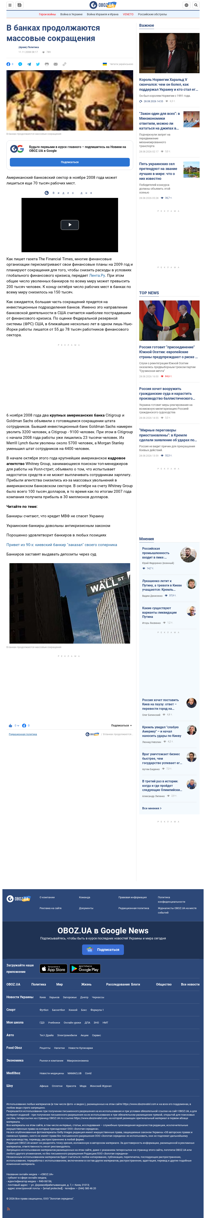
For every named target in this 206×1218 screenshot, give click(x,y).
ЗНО (96, 1022)
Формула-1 (97, 1009)
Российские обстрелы (152, 14)
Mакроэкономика (78, 1060)
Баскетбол (58, 1009)
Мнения (146, 538)
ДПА (87, 1022)
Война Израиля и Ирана (102, 14)
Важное (146, 25)
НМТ (105, 1022)
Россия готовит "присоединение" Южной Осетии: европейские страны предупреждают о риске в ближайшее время (168, 352)
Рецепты (45, 1047)
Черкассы (98, 997)
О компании (47, 897)
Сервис (96, 1035)
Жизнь (86, 984)
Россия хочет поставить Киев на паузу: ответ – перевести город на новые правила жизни (160, 704)
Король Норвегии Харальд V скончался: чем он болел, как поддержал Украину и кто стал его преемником (168, 84)
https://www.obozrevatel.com (139, 1104)
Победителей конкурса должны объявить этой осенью (154, 188)
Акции (85, 1035)
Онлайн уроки (72, 1022)
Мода (83, 1085)
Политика (38, 984)
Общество (164, 984)
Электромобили (67, 1035)
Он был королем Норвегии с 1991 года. (165, 95)
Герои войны (47, 14)
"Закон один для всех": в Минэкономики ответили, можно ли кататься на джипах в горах (159, 121)
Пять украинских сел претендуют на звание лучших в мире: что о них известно (158, 171)
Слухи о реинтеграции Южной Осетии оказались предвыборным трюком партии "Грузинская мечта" (167, 367)
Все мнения (150, 808)
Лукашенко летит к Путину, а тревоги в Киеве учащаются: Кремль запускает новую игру (162, 585)
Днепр (84, 997)
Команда (84, 897)
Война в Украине (71, 14)
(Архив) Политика (29, 47)
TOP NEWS (149, 292)
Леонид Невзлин (151, 742)
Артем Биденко (151, 769)
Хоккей (73, 1009)
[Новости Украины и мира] (92, 735)
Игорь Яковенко (151, 623)
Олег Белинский (151, 715)
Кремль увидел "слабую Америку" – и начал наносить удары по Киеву (161, 731)
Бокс (84, 1009)
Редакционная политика (23, 734)
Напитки (59, 1047)
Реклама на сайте (51, 908)
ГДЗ (42, 1022)
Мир (59, 984)
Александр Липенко (153, 796)
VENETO (128, 14)
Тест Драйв (47, 1035)
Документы (86, 908)
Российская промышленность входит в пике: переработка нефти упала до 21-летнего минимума (157, 553)
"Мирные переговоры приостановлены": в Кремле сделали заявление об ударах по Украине (166, 435)
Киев (43, 997)
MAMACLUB (74, 1073)
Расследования (118, 984)
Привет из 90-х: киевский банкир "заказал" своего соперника (61, 544)
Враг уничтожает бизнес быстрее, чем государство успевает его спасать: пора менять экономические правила (162, 758)
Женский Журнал (101, 1085)
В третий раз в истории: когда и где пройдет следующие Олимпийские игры (162, 785)
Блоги (135, 984)
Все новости (190, 984)
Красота (71, 1085)
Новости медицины (52, 1073)
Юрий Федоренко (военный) (158, 563)
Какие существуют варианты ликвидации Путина (159, 612)
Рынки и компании (51, 1060)
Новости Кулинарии (80, 1047)
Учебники (54, 1022)
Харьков (54, 997)
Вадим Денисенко (152, 596)
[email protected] (52, 1188)
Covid (88, 1073)
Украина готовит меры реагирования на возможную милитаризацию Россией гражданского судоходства (166, 408)
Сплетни (57, 1085)
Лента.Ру (97, 275)
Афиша (44, 1085)
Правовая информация (132, 897)
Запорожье (70, 997)
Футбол (44, 1009)
